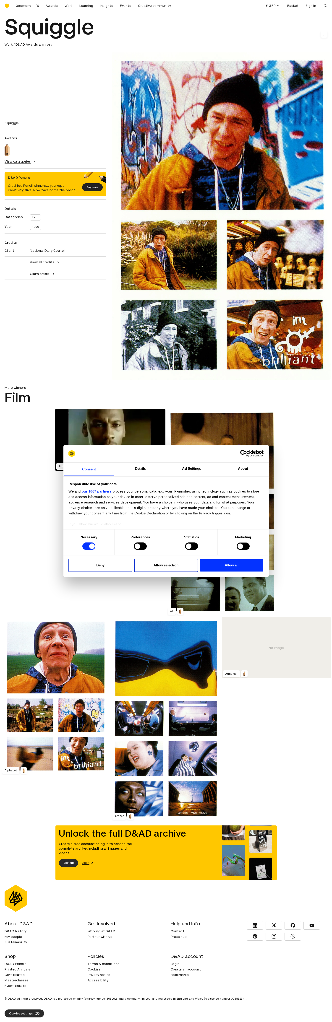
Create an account (186, 969)
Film (35, 217)
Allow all (232, 565)
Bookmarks (180, 975)
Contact (178, 931)
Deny (100, 565)
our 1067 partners (97, 491)
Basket (293, 6)
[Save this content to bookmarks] (324, 34)
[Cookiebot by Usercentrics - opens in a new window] (244, 453)
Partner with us (100, 937)
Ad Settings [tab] (191, 468)
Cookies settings (21, 1013)
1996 (35, 226)
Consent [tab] (89, 469)
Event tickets (15, 986)
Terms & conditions (104, 964)
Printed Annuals (17, 969)
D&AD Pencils (15, 964)
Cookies (94, 969)
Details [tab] (140, 468)
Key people (13, 937)
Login (175, 964)
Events (125, 6)
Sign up (68, 862)
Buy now (92, 187)
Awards (52, 6)
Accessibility (98, 980)
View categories (18, 161)
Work (69, 6)
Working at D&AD (101, 931)
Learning (86, 6)
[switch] (140, 546)
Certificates (15, 975)
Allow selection (166, 565)
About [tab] (243, 468)
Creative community (154, 6)
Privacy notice (99, 975)
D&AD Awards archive (33, 44)
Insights (106, 6)
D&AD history (15, 931)
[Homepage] (7, 5)
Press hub (179, 937)
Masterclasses (17, 980)
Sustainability (16, 942)
